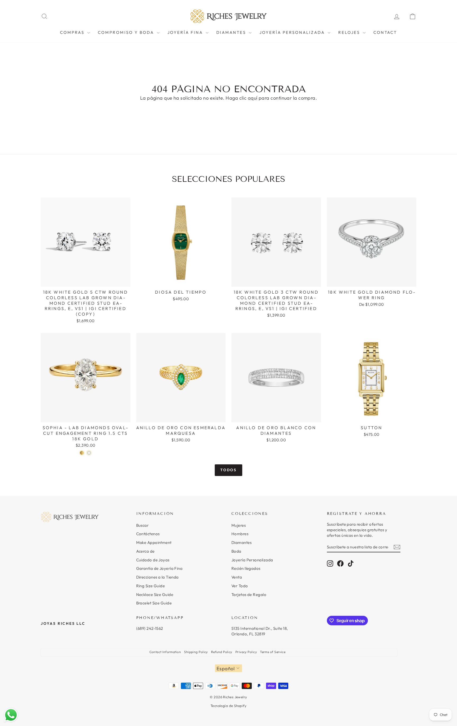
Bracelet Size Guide (154, 602)
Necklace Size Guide (154, 594)
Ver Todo (239, 585)
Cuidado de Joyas (153, 559)
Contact (385, 32)
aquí (253, 98)
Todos (228, 470)
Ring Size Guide (150, 585)
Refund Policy (221, 652)
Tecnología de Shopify (228, 706)
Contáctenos (148, 533)
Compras (73, 32)
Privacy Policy (246, 652)
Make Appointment (154, 542)
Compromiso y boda (127, 32)
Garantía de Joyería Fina (159, 568)
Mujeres (238, 525)
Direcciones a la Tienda (157, 577)
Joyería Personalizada (252, 559)
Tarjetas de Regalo (248, 594)
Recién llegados (246, 568)
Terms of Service (272, 652)
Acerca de (145, 551)
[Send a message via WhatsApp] (11, 715)
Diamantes (241, 542)
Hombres (239, 533)
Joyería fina (185, 32)
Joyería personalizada (292, 32)
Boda (236, 551)
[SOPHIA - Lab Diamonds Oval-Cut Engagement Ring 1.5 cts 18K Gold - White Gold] (89, 452)
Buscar (142, 525)
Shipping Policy (196, 652)
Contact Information (165, 652)
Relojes (350, 32)
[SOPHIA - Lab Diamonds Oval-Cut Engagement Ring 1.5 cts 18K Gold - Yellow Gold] (81, 452)
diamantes (232, 32)
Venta (236, 577)
